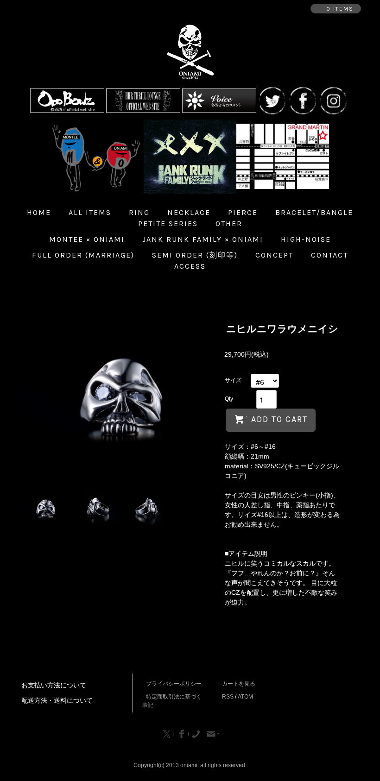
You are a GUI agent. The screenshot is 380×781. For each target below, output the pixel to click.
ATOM (245, 696)
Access (190, 266)
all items (90, 212)
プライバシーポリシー (174, 683)
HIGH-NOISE (306, 239)
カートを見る (238, 683)
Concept (274, 255)
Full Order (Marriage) (83, 255)
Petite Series (168, 223)
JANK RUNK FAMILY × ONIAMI (202, 239)
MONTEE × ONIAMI (87, 239)
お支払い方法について (53, 685)
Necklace (188, 212)
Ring (139, 212)
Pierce (243, 212)
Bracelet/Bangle (314, 212)
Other (228, 223)
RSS (228, 696)
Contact (329, 255)
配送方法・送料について (57, 700)
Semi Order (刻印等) (195, 255)
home (39, 212)
